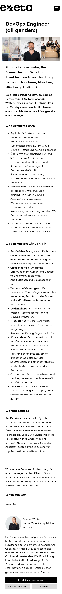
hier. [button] (48, 572)
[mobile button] (57, 8)
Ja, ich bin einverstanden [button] (31, 580)
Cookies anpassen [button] (17, 586)
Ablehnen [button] (44, 586)
